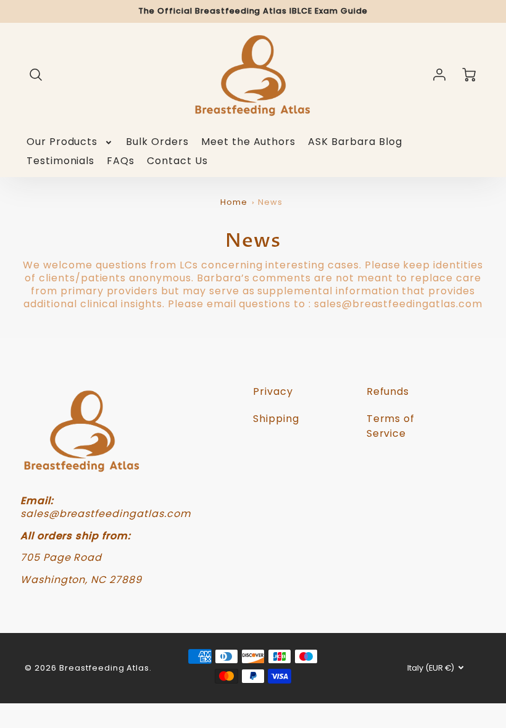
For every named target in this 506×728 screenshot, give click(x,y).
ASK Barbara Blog (355, 142)
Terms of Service (391, 426)
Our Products (62, 142)
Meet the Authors (248, 142)
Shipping (276, 419)
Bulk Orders (157, 142)
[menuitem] (70, 142)
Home (233, 202)
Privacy (273, 391)
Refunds (388, 391)
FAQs (121, 161)
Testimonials (61, 161)
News (270, 202)
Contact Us (177, 161)
